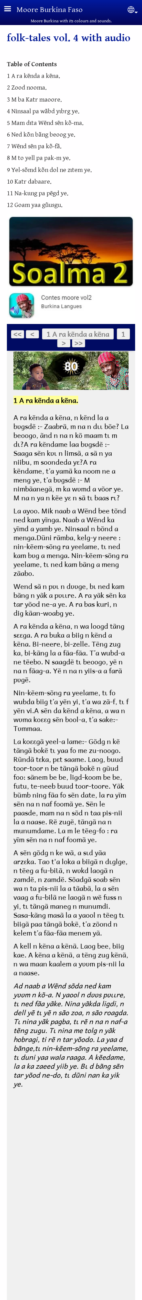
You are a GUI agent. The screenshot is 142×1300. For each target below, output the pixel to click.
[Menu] (11, 9)
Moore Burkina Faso (50, 9)
